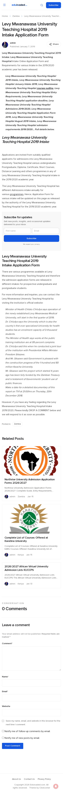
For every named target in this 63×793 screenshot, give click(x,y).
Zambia (16, 16)
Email (5, 691)
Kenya (21, 555)
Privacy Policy (44, 779)
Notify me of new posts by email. (22, 738)
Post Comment (12, 746)
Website (6, 706)
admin (13, 43)
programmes (17, 194)
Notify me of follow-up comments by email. (27, 731)
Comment (7, 643)
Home (5, 16)
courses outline (45, 88)
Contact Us (29, 779)
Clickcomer (44, 788)
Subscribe (53, 5)
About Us (16, 779)
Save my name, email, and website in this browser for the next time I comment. (33, 723)
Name (5, 677)
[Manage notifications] (55, 786)
